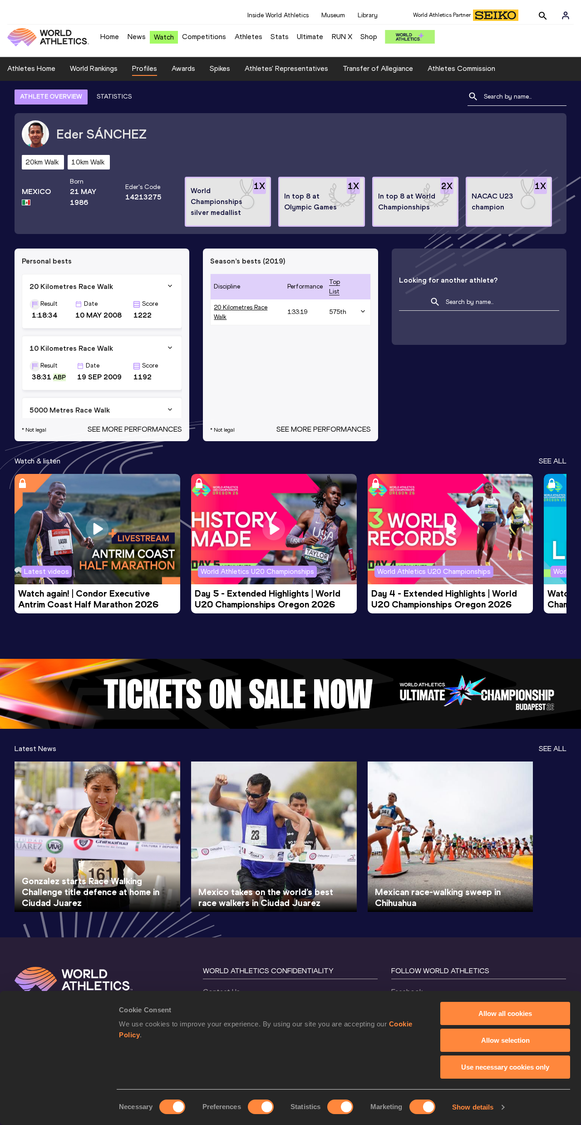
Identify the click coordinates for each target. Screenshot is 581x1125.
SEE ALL (552, 461)
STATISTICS (114, 96)
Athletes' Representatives (286, 68)
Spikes (220, 68)
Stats (280, 36)
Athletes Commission (461, 68)
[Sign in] (565, 15)
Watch (164, 37)
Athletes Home (31, 68)
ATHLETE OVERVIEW (51, 96)
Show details (472, 1107)
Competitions (204, 36)
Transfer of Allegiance (378, 68)
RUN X (342, 36)
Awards (183, 68)
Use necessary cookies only (505, 1067)
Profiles (144, 68)
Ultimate (310, 36)
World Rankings (94, 68)
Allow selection (505, 1040)
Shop (368, 36)
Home (109, 36)
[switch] (261, 1107)
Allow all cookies (505, 1013)
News (137, 36)
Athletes (248, 36)
